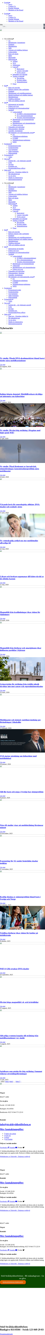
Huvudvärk (20, 78)
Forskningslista (13, 148)
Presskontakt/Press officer (16, 168)
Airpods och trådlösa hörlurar (18, 50)
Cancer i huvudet (22, 71)
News (10, 4)
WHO (15, 142)
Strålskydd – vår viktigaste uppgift (19, 161)
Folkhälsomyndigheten (20, 136)
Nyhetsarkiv (8, 155)
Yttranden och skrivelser (16, 127)
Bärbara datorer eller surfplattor (18, 89)
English (6, 2)
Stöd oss (7, 170)
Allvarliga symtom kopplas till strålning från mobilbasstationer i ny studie (19, 1037)
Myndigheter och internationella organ (21, 133)
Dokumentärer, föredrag (16, 129)
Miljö (10, 56)
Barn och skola (13, 54)
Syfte (10, 163)
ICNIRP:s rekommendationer (26, 114)
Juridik (10, 110)
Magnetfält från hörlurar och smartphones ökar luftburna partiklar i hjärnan (20, 649)
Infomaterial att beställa (16, 104)
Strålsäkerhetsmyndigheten (21, 140)
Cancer (15, 67)
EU (14, 134)
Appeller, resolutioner (15, 131)
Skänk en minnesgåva (15, 178)
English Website (13, 8)
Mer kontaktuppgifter (12, 1129)
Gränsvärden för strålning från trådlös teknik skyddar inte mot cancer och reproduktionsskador (21, 685)
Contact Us (12, 6)
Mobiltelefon (12, 46)
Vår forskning (13, 149)
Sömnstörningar (22, 82)
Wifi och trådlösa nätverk (16, 101)
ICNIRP (15, 138)
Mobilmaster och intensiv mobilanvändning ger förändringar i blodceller (20, 721)
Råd (5, 86)
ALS (14, 63)
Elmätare (11, 44)
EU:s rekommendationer (25, 116)
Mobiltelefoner (13, 97)
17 (18, 1081)
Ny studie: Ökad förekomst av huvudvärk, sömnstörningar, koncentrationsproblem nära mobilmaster (19, 468)
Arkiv (10, 157)
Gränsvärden (12, 52)
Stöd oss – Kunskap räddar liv (18, 172)
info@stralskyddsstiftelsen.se (15, 1124)
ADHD (15, 61)
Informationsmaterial (15, 179)
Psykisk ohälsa (21, 80)
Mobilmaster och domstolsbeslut (23, 119)
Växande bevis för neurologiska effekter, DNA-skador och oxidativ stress (20, 505)
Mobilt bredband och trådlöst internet (20, 95)
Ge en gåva (12, 176)
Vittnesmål (16, 121)
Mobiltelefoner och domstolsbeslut (24, 123)
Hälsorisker (12, 59)
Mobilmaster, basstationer (16, 42)
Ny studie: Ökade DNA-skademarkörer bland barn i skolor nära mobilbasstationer (22, 359)
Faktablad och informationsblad (18, 108)
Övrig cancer (21, 72)
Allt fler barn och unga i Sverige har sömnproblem (21, 792)
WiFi (10, 48)
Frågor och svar (13, 106)
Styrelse (11, 164)
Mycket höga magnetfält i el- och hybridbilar (19, 1002)
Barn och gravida (14, 87)
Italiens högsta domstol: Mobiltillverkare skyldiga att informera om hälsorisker (21, 395)
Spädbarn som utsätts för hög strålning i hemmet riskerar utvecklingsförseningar (21, 1072)
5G (9, 41)
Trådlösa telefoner (14, 99)
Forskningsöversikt (14, 146)
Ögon (14, 84)
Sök (1, 25)
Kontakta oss (12, 166)
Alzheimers (16, 65)
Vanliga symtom (18, 76)
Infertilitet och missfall (20, 74)
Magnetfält (11, 57)
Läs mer (2, 364)
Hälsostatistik (12, 153)
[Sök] (44, 26)
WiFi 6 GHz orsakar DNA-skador (14, 969)
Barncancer (20, 69)
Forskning (7, 144)
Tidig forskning (13, 151)
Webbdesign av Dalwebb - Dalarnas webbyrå (15, 1156)
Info (5, 102)
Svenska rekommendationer (26, 117)
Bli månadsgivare (14, 174)
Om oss (6, 159)
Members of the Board (15, 10)
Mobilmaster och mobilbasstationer (19, 93)
